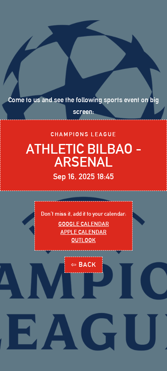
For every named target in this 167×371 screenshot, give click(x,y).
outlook (83, 240)
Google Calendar (83, 223)
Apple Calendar (83, 232)
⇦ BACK (83, 264)
